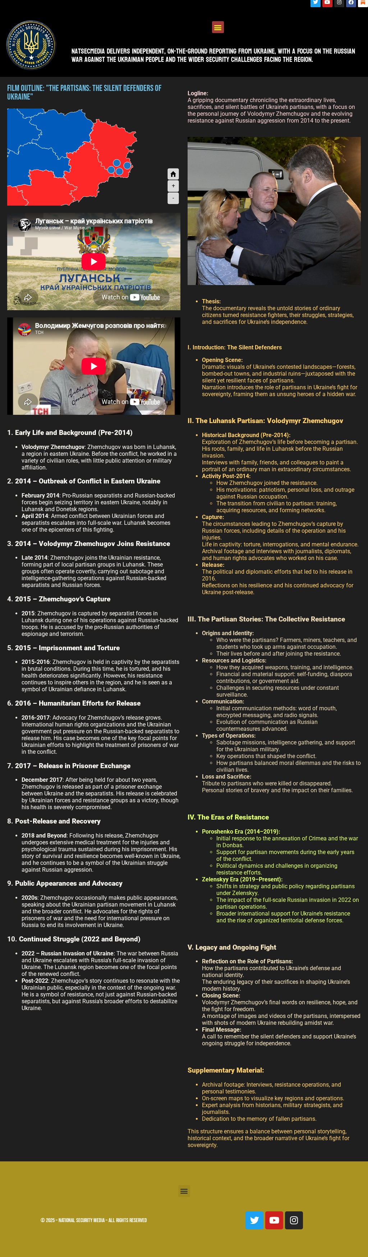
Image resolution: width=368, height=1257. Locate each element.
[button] (218, 27)
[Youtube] (274, 1220)
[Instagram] (294, 1220)
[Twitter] (254, 1220)
